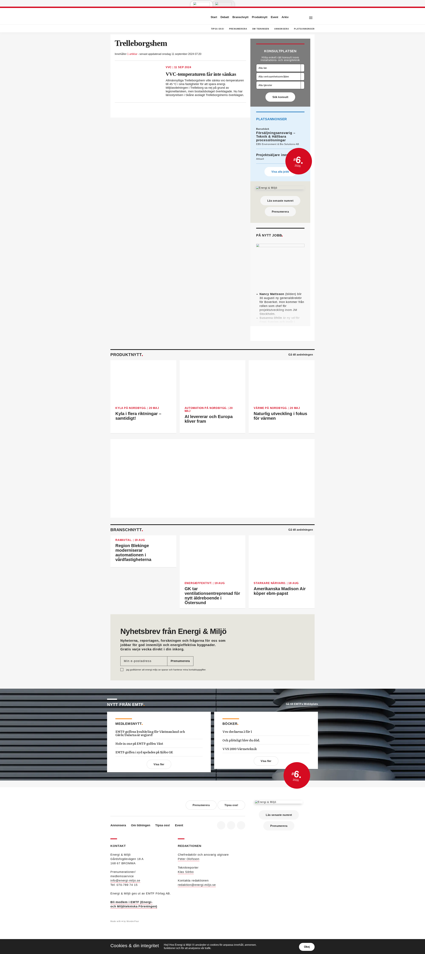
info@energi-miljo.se (125, 880)
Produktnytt (259, 17)
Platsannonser (304, 29)
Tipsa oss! (217, 29)
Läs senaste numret (280, 200)
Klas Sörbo (186, 872)
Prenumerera (238, 29)
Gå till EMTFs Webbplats (302, 704)
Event (274, 17)
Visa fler (159, 764)
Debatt (224, 17)
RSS (241, 825)
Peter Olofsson (188, 859)
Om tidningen (260, 29)
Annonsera (281, 29)
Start (214, 17)
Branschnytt (240, 17)
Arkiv (285, 17)
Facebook (221, 825)
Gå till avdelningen (300, 354)
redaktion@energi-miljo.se (197, 885)
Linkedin (231, 825)
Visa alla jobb (280, 171)
